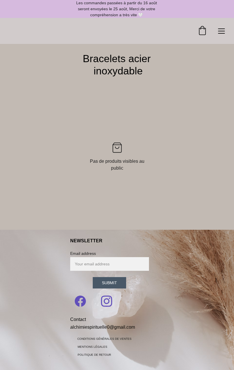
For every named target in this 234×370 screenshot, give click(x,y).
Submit (109, 282)
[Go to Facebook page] (83, 301)
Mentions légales (92, 346)
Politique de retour (94, 354)
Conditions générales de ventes (104, 338)
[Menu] (221, 31)
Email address (83, 253)
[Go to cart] (202, 31)
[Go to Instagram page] (106, 301)
